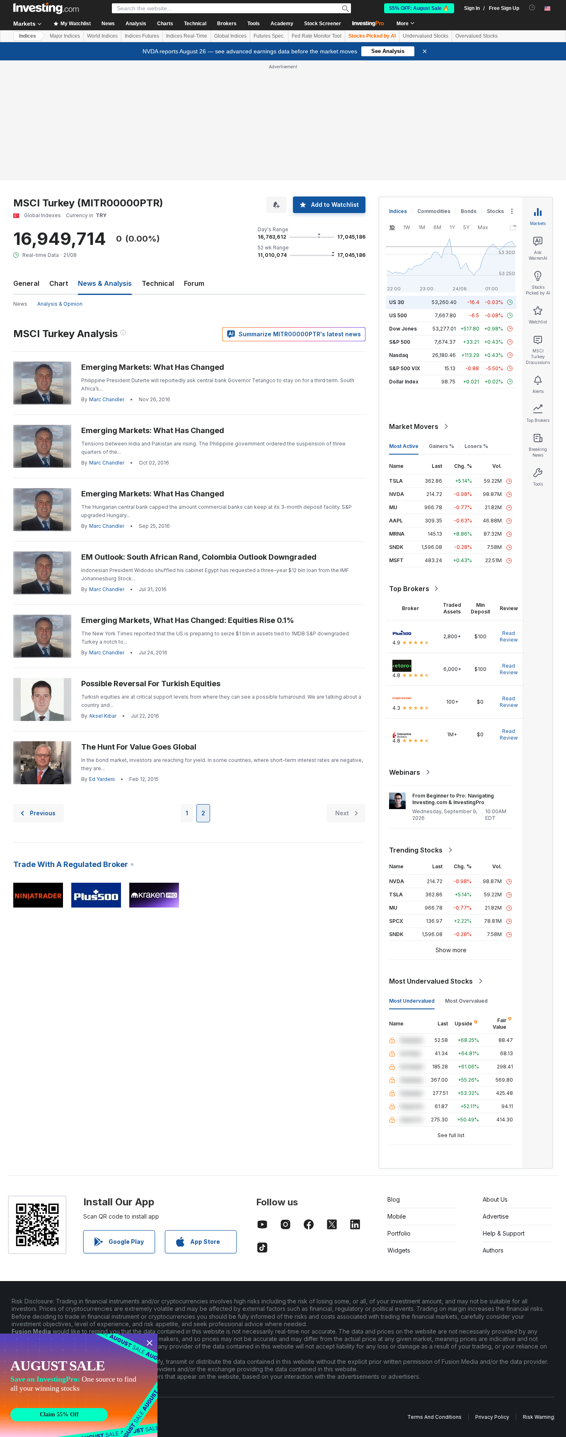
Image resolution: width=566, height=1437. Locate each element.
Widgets (398, 1250)
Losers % (476, 446)
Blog (393, 1199)
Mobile (396, 1216)
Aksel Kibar (102, 716)
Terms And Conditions (434, 1417)
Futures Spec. (269, 36)
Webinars (404, 772)
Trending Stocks (416, 850)
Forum (194, 283)
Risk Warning (538, 1417)
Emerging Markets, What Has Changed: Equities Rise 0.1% (187, 620)
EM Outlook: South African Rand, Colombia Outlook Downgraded (199, 557)
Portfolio (399, 1233)
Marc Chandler (106, 399)
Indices (27, 36)
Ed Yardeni (102, 779)
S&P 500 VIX (404, 368)
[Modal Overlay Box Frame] (78, 1385)
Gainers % (441, 446)
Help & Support (504, 1233)
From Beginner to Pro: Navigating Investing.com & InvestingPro (453, 799)
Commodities (433, 211)
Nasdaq (398, 355)
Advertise (496, 1216)
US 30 (396, 302)
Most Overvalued (466, 1001)
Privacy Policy (492, 1417)
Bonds (469, 211)
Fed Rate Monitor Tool (316, 36)
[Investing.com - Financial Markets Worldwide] (46, 8)
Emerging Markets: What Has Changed (152, 367)
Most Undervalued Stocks (431, 981)
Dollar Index (403, 381)
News (20, 304)
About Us (495, 1199)
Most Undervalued (412, 1001)
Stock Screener (322, 23)
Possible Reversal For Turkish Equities (150, 683)
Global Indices (230, 36)
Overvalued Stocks (476, 36)
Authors (493, 1250)
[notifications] (532, 8)
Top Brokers (409, 588)
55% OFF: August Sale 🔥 (419, 8)
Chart (58, 283)
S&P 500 (399, 342)
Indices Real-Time (186, 36)
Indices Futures (142, 36)
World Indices (102, 36)
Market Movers (413, 426)
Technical (158, 283)
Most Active (403, 446)
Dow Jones (403, 329)
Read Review (509, 636)
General (26, 283)
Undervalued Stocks (425, 36)
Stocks (495, 211)
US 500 (398, 315)
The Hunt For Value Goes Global (138, 746)
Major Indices (65, 36)
